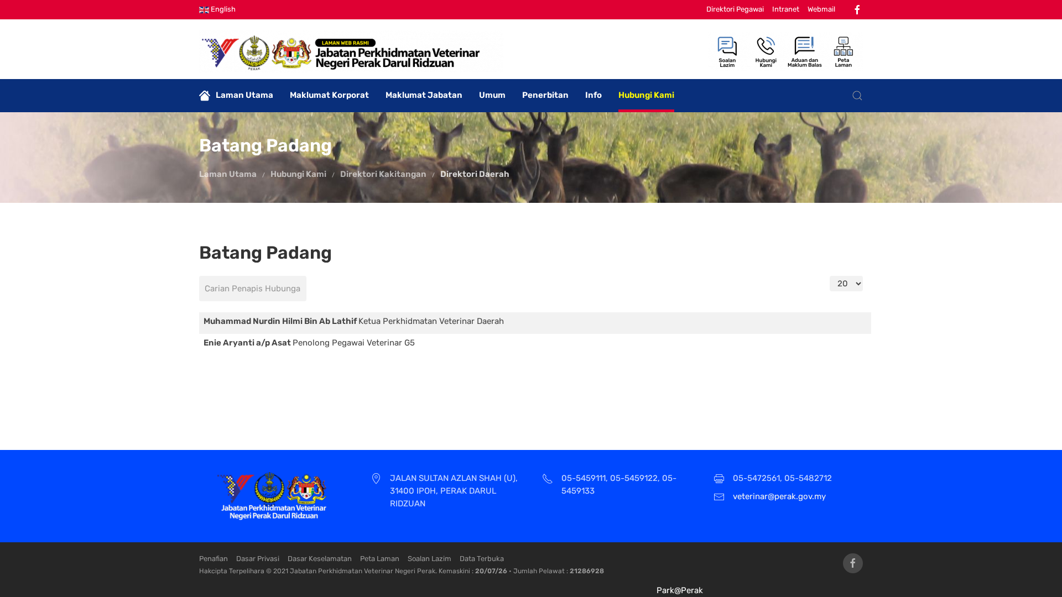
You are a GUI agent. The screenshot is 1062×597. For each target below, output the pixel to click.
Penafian (213, 558)
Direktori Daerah (474, 174)
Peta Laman (379, 558)
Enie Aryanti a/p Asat (248, 343)
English (222, 9)
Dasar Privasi (257, 558)
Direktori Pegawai (735, 9)
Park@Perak (680, 590)
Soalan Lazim (429, 558)
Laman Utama (244, 95)
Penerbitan (545, 95)
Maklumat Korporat (329, 95)
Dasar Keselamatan (320, 558)
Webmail (821, 9)
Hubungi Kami (646, 95)
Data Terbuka (482, 558)
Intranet (785, 9)
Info (593, 95)
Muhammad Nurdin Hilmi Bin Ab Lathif (281, 321)
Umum (492, 95)
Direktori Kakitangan (383, 174)
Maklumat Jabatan (424, 95)
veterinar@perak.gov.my (779, 496)
